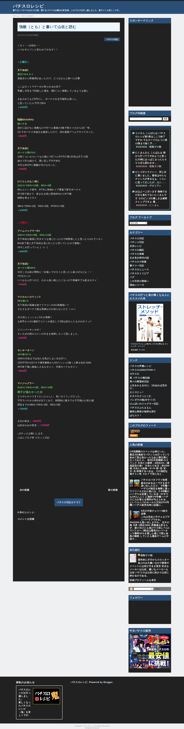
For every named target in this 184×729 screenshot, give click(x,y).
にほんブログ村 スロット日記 (34, 437)
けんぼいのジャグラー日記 (144, 403)
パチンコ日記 (137, 242)
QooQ (97, 728)
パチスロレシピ (28, 6)
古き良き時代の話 (139, 258)
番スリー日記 (137, 265)
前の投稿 (113, 490)
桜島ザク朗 (147, 555)
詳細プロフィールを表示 (143, 580)
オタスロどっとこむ (140, 396)
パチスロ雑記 (137, 250)
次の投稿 (24, 490)
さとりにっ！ (137, 392)
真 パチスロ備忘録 (140, 377)
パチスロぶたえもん (140, 407)
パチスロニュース (139, 269)
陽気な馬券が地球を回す (143, 411)
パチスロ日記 (112, 39)
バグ (132, 277)
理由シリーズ (137, 285)
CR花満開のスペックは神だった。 (148, 451)
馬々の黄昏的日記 (139, 381)
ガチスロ (134, 374)
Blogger (108, 682)
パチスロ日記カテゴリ (69, 502)
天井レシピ (136, 246)
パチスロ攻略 (137, 254)
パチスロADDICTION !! (143, 370)
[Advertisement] (69, 463)
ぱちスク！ (136, 415)
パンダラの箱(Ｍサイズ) (143, 400)
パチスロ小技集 (138, 261)
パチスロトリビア (139, 273)
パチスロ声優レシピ (140, 366)
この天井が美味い (139, 281)
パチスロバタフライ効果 (154, 480)
